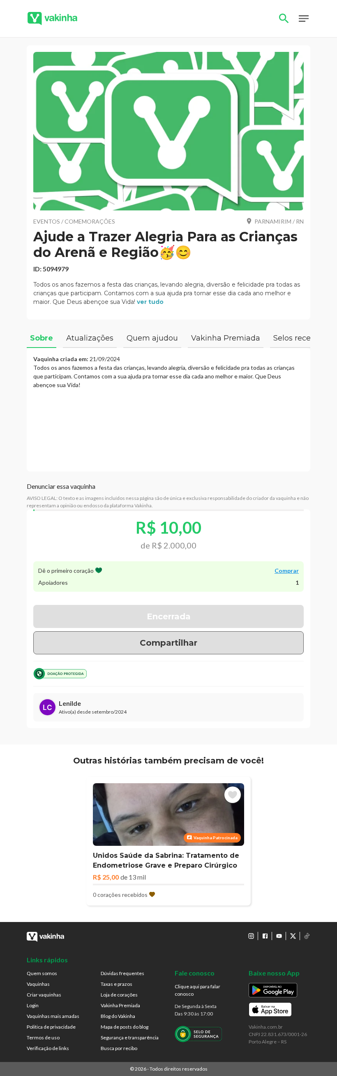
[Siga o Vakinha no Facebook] (265, 936)
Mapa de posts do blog (124, 1027)
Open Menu (303, 18)
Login (33, 1005)
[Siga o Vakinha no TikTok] (307, 936)
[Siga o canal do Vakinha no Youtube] (279, 936)
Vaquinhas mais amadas (53, 1016)
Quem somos (42, 973)
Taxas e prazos (116, 984)
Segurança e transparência (130, 1037)
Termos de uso (43, 1037)
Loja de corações (119, 995)
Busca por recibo (119, 1048)
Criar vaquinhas (44, 995)
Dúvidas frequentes (122, 973)
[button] (168, 131)
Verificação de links (48, 1048)
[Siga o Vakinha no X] (293, 936)
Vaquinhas (38, 984)
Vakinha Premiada (120, 1005)
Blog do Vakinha (118, 1016)
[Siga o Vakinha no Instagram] (251, 936)
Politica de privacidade (51, 1027)
